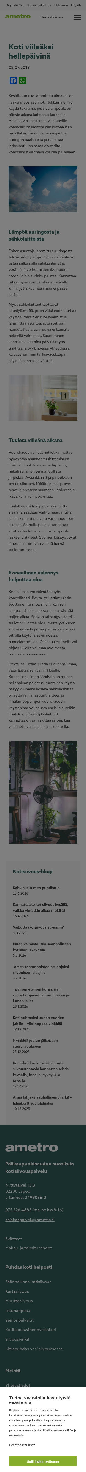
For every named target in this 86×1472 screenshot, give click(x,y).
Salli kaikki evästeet (43, 1461)
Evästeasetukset (22, 1444)
